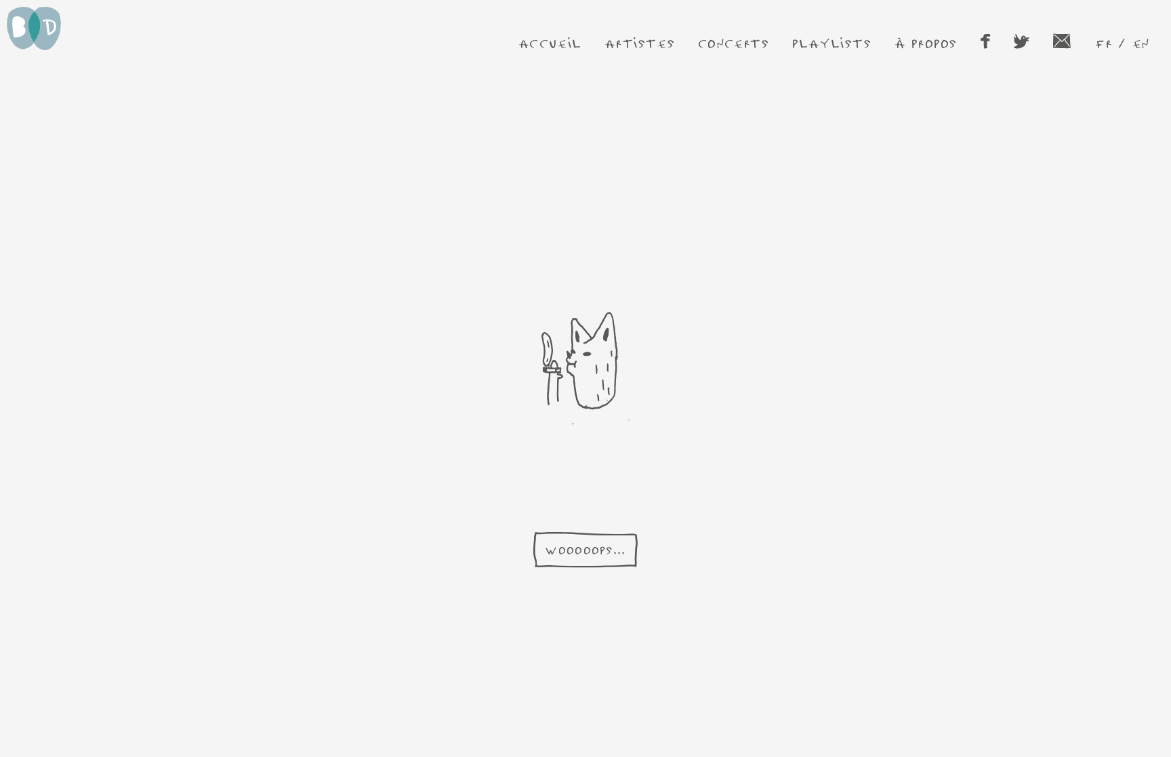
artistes (639, 43)
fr (1103, 43)
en (1140, 43)
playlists (831, 43)
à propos (926, 43)
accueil (550, 43)
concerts (734, 43)
